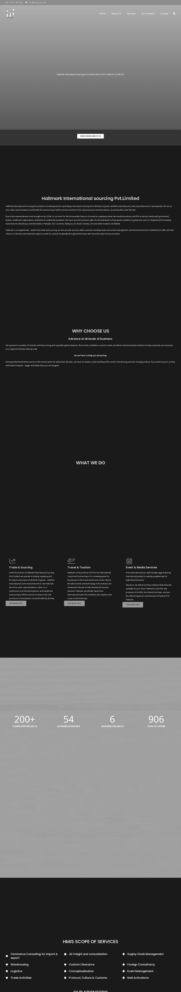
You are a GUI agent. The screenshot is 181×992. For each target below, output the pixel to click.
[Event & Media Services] (149, 561)
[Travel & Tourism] (90, 561)
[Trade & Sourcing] (32, 561)
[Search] (174, 13)
